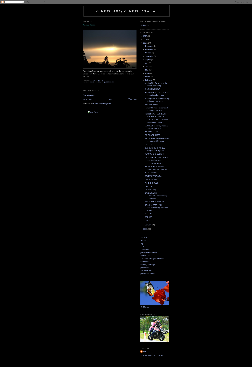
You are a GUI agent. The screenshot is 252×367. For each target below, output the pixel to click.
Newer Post (87, 99)
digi (141, 244)
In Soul (143, 241)
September (149, 56)
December (149, 46)
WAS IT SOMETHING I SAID (156, 202)
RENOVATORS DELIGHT (154, 154)
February (149, 80)
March (148, 77)
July (147, 63)
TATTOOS (149, 145)
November (149, 49)
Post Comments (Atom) (102, 104)
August (148, 60)
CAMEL (148, 221)
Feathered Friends (151, 104)
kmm (144, 351)
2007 (145, 43)
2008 (145, 40)
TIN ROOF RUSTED (152, 135)
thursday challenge (147, 265)
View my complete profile (151, 355)
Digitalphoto (144, 25)
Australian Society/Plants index (152, 259)
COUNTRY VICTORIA (153, 176)
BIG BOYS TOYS (151, 132)
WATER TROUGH (151, 183)
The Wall (143, 238)
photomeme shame (147, 274)
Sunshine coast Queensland (102, 82)
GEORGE (148, 217)
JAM (142, 247)
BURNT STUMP (151, 173)
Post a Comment (89, 95)
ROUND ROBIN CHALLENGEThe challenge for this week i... (156, 195)
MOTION (148, 214)
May (147, 70)
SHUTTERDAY (146, 271)
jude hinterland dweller (148, 253)
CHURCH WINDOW (152, 89)
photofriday (144, 268)
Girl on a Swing (150, 190)
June (147, 66)
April (147, 73)
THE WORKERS (151, 180)
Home (110, 99)
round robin (144, 262)
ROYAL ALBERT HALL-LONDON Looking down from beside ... (157, 207)
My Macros (144, 307)
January (148, 225)
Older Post (132, 99)
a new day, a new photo (126, 11)
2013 (145, 36)
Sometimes (144, 250)
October (148, 53)
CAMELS (148, 186)
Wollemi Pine (145, 256)
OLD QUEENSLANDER (154, 163)
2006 (145, 229)
